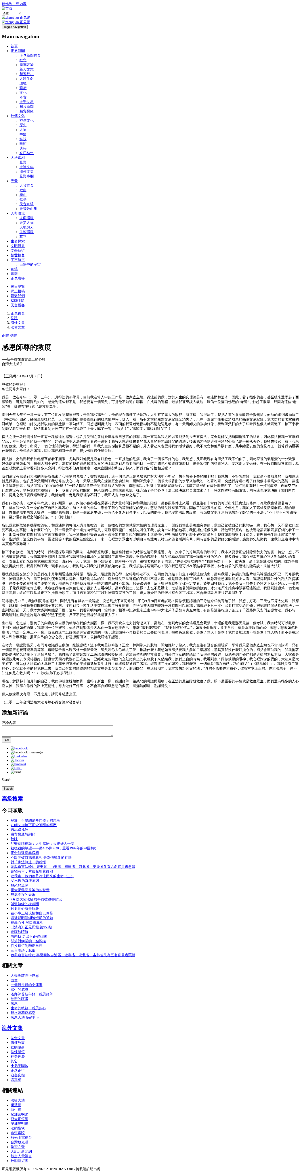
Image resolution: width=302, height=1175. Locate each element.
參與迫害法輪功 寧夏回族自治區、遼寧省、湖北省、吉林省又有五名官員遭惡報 (73, 955)
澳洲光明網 (19, 1123)
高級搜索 (12, 799)
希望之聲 (18, 1147)
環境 (23, 83)
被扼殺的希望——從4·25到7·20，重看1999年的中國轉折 (54, 848)
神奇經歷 (18, 1056)
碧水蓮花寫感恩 (23, 1013)
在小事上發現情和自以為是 (32, 913)
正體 (5, 335)
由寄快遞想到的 (23, 834)
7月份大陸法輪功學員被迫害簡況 (36, 899)
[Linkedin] (19, 756)
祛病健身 (18, 1047)
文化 (23, 92)
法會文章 (18, 327)
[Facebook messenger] (27, 752)
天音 (14, 181)
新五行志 (26, 74)
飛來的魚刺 (19, 885)
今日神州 (26, 153)
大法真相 (18, 157)
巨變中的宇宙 (30, 264)
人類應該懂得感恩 (25, 975)
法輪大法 (18, 1100)
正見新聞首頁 (30, 55)
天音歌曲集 (28, 209)
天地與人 (26, 227)
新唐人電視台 (21, 1156)
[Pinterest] (18, 764)
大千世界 (26, 102)
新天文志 (26, 69)
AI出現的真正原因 (25, 881)
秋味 (14, 839)
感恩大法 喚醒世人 (25, 1017)
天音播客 (18, 305)
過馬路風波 (19, 829)
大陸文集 (26, 167)
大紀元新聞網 (21, 1151)
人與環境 (18, 213)
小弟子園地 (19, 1066)
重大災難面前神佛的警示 (30, 890)
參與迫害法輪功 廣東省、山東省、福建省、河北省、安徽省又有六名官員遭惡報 (73, 867)
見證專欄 (26, 176)
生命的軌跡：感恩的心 (28, 1008)
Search (6, 779)
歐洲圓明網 (19, 1114)
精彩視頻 (26, 111)
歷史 (23, 125)
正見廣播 (18, 278)
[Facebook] (19, 748)
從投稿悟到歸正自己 (26, 946)
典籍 (23, 148)
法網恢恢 (18, 1128)
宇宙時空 (18, 260)
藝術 (23, 88)
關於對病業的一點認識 (28, 941)
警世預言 (18, 255)
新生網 (16, 1110)
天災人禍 (26, 223)
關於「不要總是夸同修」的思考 (35, 820)
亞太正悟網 (19, 1119)
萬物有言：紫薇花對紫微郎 (32, 871)
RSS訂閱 (17, 300)
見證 (23, 162)
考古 (23, 97)
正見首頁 (18, 313)
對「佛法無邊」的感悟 (28, 862)
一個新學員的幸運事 (26, 985)
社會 (23, 60)
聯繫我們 (18, 296)
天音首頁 (26, 185)
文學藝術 (18, 250)
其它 (23, 236)
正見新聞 (18, 51)
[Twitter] (17, 760)
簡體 (13, 335)
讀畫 (14, 980)
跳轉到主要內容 (14, 4)
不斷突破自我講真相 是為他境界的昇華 (41, 857)
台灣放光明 (19, 1142)
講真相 (16, 1080)
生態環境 (26, 232)
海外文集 (26, 171)
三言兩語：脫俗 (23, 950)
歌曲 (23, 190)
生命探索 (18, 241)
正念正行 (18, 1070)
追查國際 (18, 1133)
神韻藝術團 (19, 1161)
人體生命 (26, 79)
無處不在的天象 (23, 895)
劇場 (14, 269)
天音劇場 (26, 204)
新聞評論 (26, 65)
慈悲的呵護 (19, 999)
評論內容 (9, 723)
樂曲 (23, 195)
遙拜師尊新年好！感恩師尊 (32, 994)
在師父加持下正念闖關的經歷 (34, 825)
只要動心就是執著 (25, 908)
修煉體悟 (18, 1052)
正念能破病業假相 (25, 853)
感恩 (14, 1003)
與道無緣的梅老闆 (25, 904)
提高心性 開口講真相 (27, 922)
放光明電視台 (21, 1137)
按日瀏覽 (18, 286)
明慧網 (16, 1105)
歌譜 (23, 199)
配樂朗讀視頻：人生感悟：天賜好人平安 (42, 843)
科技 (23, 139)
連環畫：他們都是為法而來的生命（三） (42, 876)
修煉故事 (18, 1042)
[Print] (16, 772)
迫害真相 (18, 1075)
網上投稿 (18, 291)
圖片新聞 (26, 106)
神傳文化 (18, 116)
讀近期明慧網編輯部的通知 (32, 918)
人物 (23, 130)
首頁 (14, 46)
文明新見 (18, 246)
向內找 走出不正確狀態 (29, 936)
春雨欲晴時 (19, 932)
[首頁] (7, 8)
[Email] (16, 768)
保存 (6, 740)
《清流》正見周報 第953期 (31, 927)
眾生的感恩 (19, 989)
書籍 (14, 274)
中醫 (23, 134)
